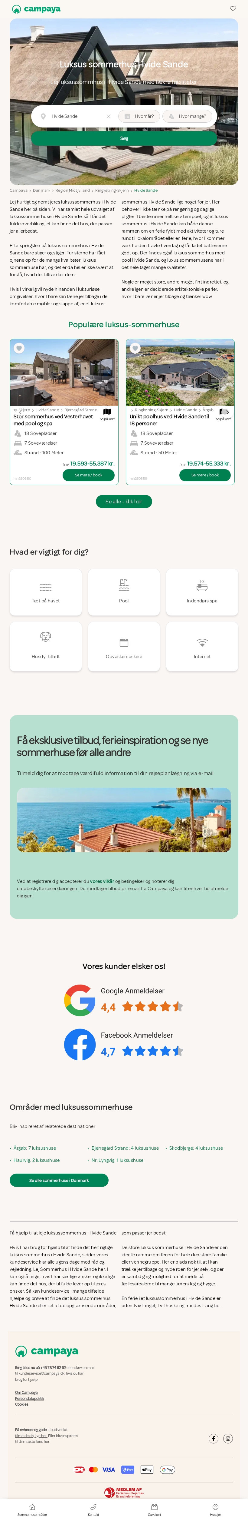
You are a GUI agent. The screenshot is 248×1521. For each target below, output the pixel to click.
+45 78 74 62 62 (53, 1367)
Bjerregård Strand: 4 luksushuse (125, 1148)
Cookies (21, 1404)
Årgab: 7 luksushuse (35, 1148)
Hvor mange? (192, 116)
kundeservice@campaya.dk (41, 1373)
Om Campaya (26, 1392)
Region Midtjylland (73, 190)
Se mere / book (89, 475)
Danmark (41, 190)
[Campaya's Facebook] (213, 1438)
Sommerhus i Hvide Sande (68, 1269)
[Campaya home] (35, 9)
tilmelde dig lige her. (31, 1435)
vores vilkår (102, 881)
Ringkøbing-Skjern (112, 190)
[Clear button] (108, 116)
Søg (124, 138)
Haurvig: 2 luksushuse (37, 1160)
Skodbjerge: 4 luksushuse (196, 1148)
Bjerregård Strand (80, 410)
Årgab (208, 410)
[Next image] (227, 412)
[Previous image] (21, 412)
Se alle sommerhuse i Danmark (59, 1180)
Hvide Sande (146, 190)
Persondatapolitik (29, 1398)
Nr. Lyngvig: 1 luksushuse (118, 1160)
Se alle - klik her (124, 501)
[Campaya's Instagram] (228, 1438)
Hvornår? (144, 116)
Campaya (19, 190)
